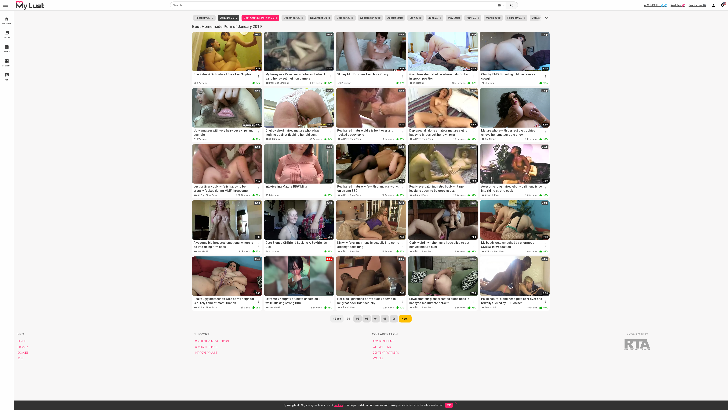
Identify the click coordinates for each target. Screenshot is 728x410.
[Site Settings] (722, 5)
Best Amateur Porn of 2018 (260, 17)
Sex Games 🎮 (697, 5)
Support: (202, 334)
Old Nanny (418, 83)
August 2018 (395, 17)
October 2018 (345, 17)
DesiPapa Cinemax (279, 83)
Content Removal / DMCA (212, 341)
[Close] (456, 404)
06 (393, 318)
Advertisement (383, 341)
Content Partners (386, 352)
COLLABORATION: (385, 334)
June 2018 (434, 17)
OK (449, 405)
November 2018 (320, 17)
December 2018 (293, 17)
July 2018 (415, 17)
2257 (20, 358)
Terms (21, 341)
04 (375, 318)
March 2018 (493, 17)
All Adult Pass (420, 195)
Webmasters (382, 346)
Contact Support (207, 346)
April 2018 (473, 17)
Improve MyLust (206, 352)
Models (378, 358)
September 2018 (370, 17)
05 (384, 318)
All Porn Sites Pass (351, 139)
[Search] (512, 5)
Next (404, 318)
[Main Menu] (5, 5)
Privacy (22, 346)
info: (21, 334)
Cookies (22, 352)
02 (357, 318)
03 (366, 318)
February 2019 (204, 17)
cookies (338, 405)
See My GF (202, 251)
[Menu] (713, 5)
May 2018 (454, 17)
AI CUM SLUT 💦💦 (655, 5)
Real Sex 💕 (678, 5)
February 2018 (516, 17)
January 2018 (540, 17)
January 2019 (228, 17)
